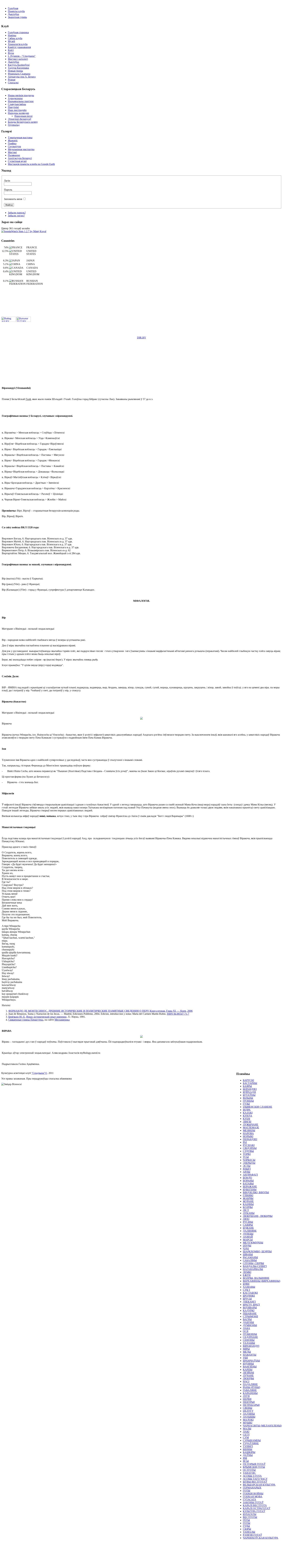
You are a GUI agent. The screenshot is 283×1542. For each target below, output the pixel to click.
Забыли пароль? (17, 212)
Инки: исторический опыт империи (46, 1016)
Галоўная (13, 8)
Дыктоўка (13, 14)
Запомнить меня (13, 199)
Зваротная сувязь (17, 17)
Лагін (7, 180)
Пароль (8, 189)
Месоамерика (62, 1019)
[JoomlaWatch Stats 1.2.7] (23, 231)
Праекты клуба (16, 11)
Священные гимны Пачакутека (25, 1019)
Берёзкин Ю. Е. (17, 1016)
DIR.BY (141, 337)
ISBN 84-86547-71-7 (178, 1013)
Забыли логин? (16, 215)
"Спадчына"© (39, 1073)
